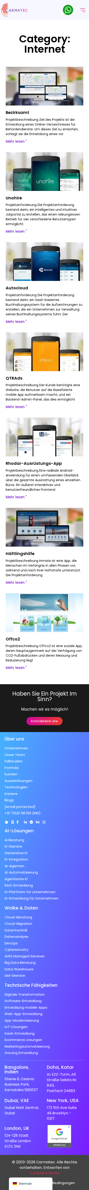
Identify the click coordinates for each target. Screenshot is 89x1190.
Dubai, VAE (17, 1100)
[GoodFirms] (12, 822)
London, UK (17, 1128)
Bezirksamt (17, 112)
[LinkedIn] (25, 822)
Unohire (14, 198)
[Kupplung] (6, 822)
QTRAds (14, 378)
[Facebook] (17, 822)
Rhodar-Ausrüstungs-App (34, 463)
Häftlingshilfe (20, 553)
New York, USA (63, 1100)
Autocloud (17, 288)
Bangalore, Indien (17, 1069)
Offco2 (13, 639)
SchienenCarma (44, 1173)
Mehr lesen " (16, 141)
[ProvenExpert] (31, 822)
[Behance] (38, 822)
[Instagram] (43, 822)
